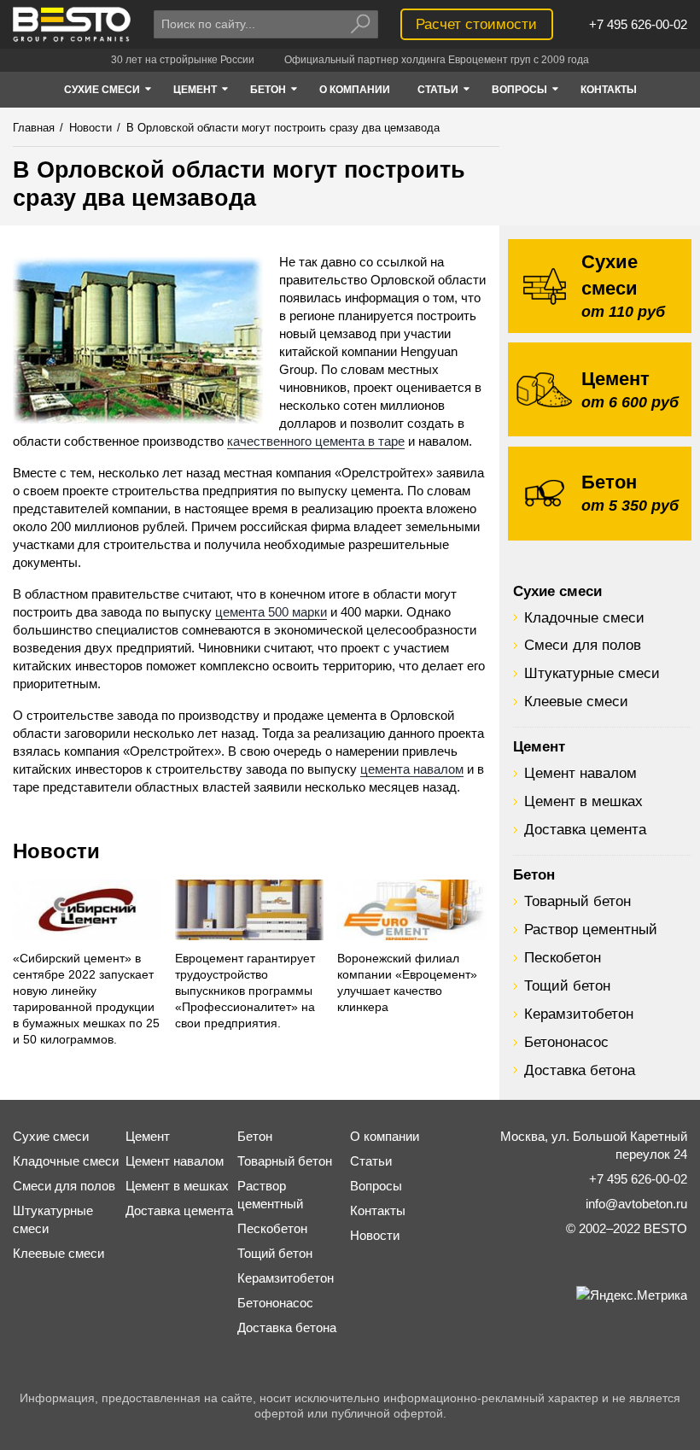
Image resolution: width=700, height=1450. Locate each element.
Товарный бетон (577, 901)
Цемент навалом (580, 773)
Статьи (371, 1161)
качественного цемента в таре (316, 441)
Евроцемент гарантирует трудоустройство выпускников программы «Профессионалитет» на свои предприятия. (245, 991)
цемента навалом (412, 769)
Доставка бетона (579, 1070)
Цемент (539, 746)
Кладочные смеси (584, 617)
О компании (384, 1136)
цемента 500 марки (271, 612)
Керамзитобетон (578, 1013)
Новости (56, 850)
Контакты (377, 1210)
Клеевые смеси (576, 701)
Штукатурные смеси (592, 673)
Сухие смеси (557, 591)
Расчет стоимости (476, 24)
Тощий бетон (567, 985)
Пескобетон (562, 957)
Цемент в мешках (583, 801)
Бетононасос (566, 1041)
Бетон (534, 874)
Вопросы (376, 1185)
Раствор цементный (590, 929)
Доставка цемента (585, 829)
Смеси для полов (582, 644)
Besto (72, 24)
